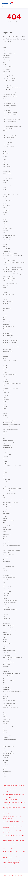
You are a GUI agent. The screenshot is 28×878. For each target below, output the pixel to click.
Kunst (4, 486)
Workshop (5, 767)
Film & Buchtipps (10, 146)
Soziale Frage (6, 669)
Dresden (5, 287)
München (5, 536)
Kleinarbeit (5, 468)
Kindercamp (6, 461)
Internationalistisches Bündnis (10, 429)
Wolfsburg (5, 764)
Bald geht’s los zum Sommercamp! (11, 867)
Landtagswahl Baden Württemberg (12, 488)
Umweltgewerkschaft (8, 732)
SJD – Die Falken (7, 643)
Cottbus (5, 242)
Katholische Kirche (7, 459)
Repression (6, 611)
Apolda (5, 175)
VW (4, 744)
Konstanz (5, 475)
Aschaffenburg (7, 185)
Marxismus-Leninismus (9, 520)
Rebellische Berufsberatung (10, 600)
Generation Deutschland (9, 374)
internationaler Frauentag (9, 422)
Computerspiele (7, 237)
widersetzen (6, 755)
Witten (4, 762)
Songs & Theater (10, 137)
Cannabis (5, 230)
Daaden (5, 244)
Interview (5, 433)
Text (4, 712)
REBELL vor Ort (7, 586)
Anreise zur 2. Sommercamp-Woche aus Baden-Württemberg (14, 852)
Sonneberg (6, 666)
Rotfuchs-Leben (10, 124)
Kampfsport (6, 452)
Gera (4, 376)
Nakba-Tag (6, 541)
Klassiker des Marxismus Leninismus (12, 465)
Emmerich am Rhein (8, 301)
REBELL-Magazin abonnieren (10, 60)
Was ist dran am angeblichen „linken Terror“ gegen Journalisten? (13, 856)
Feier (4, 317)
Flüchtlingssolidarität (8, 326)
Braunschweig (6, 217)
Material (5, 130)
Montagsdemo (7, 534)
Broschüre (5, 221)
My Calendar (6, 57)
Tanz (4, 710)
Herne (4, 408)
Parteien (5, 564)
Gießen (4, 385)
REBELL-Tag (6, 598)
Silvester (5, 639)
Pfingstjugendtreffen (8, 566)
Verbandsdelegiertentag (9, 739)
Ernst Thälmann (7, 308)
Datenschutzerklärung (9, 53)
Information (6, 417)
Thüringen (5, 716)
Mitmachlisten (9, 142)
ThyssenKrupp (6, 719)
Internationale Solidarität (9, 420)
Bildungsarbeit (6, 210)
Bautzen (5, 196)
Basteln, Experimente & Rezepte (14, 126)
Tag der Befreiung (7, 705)
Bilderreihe (5, 207)
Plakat (4, 568)
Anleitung (5, 164)
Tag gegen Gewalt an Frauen (10, 707)
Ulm (4, 728)
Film (4, 319)
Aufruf (4, 189)
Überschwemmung (8, 726)
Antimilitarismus (7, 173)
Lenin (4, 497)
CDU (4, 233)
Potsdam (5, 573)
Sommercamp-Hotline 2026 (9, 845)
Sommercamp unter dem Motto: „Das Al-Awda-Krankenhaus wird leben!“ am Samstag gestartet (14, 836)
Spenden (5, 151)
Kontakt (5, 149)
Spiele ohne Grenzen (8, 680)
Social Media (6, 646)
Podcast (5, 570)
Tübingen (5, 723)
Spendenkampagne (8, 675)
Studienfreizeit (6, 687)
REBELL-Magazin (10, 94)
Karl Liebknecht (7, 454)
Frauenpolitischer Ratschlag (10, 340)
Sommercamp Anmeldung (15, 92)
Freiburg (5, 344)
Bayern (5, 198)
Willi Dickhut (6, 758)
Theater (5, 714)
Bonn (4, 214)
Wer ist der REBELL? (11, 78)
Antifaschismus (7, 51)
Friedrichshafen (7, 356)
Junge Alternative (7, 447)
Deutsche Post (6, 251)
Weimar (5, 748)
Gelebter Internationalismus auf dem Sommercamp (11, 812)
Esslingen (5, 312)
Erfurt (4, 306)
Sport (4, 682)
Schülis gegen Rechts (8, 627)
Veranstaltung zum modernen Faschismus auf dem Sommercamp (13, 817)
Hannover (5, 404)
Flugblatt (5, 328)
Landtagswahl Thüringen (9, 493)
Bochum (5, 212)
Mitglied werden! (10, 76)
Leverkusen (6, 509)
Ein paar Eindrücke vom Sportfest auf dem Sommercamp (12, 831)
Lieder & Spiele (9, 128)
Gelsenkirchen (6, 372)
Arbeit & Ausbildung (11, 103)
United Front (6, 737)
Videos (7, 133)
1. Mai (4, 160)
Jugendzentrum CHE (11, 85)
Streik (4, 685)
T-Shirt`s (5, 64)
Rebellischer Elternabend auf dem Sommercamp (14, 794)
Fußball (5, 358)
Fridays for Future (7, 349)
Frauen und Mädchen (8, 338)
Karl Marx (5, 456)
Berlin (4, 203)
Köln (4, 470)
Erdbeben (5, 303)
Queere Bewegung (7, 580)
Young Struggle (7, 771)
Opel (4, 559)
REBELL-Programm (8, 596)
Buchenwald (6, 226)
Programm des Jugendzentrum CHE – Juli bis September (13, 786)
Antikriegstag (6, 171)
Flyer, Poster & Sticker (11, 135)
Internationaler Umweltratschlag (11, 424)
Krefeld (5, 481)
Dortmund (5, 285)
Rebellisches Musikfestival (9, 602)
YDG (4, 769)
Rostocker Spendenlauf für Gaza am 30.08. (12, 782)
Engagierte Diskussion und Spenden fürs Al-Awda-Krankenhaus (13, 822)
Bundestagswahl (7, 228)
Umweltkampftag (7, 735)
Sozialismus (9, 101)
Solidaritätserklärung (8, 662)
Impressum (6, 153)
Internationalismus (10, 108)
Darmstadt (6, 246)
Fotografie (5, 331)
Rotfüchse (5, 117)
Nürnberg (5, 557)
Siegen (4, 637)
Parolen (8, 144)
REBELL (5, 73)
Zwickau (5, 776)
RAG (4, 582)
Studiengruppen (7, 689)
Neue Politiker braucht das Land (11, 550)
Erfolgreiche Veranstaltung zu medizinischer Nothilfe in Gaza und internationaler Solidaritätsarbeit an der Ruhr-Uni (13, 862)
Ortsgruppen (9, 82)
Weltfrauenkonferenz (8, 753)
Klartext (5, 463)
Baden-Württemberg (8, 191)
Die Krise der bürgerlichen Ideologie (12, 267)
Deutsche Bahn (7, 249)
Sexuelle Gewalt (7, 634)
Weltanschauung (7, 751)
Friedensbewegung (8, 351)
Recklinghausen (7, 605)
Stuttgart (5, 694)
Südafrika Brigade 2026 (9, 703)
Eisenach (5, 299)
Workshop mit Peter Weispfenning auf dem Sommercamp (13, 826)
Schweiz (5, 632)
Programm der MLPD (11, 114)
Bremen (5, 219)
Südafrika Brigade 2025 (9, 701)
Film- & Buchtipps (7, 322)
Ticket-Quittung (7, 71)
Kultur (4, 484)
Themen (5, 98)
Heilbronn (5, 406)
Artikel (4, 182)
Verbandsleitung (10, 80)
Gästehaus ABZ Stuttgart (9, 360)
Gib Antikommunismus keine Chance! (12, 383)
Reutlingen (5, 614)
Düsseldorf (6, 296)
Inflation (5, 415)
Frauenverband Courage (9, 342)
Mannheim (5, 518)
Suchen (5, 62)
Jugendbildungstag (8, 440)
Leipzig (4, 495)
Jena (4, 438)
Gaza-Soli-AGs (6, 55)
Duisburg (5, 292)
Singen (4, 641)
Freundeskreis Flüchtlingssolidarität (12, 347)
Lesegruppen (6, 504)
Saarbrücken (6, 623)
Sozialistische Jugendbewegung (11, 673)
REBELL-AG (6, 589)
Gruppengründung (7, 395)
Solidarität (5, 648)
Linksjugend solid (7, 516)
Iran (4, 436)
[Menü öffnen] (2, 6)
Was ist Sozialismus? (8, 746)
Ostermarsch (6, 561)
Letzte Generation (7, 506)
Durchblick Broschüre (8, 294)
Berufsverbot (6, 205)
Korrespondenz (7, 479)
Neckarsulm (6, 543)
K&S (4, 449)
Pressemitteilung (7, 575)
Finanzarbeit (6, 324)
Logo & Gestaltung (11, 140)
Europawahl (6, 315)
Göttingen (5, 390)
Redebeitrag (6, 607)
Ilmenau (5, 413)
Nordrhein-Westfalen (8, 554)
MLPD (4, 532)
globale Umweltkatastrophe (10, 388)
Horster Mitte (6, 411)
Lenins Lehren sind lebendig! (10, 502)
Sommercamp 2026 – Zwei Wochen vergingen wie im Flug (13, 790)
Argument (5, 180)
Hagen (4, 397)
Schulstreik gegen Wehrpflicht (10, 630)
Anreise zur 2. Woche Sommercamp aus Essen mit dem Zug (13, 841)
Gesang (5, 379)
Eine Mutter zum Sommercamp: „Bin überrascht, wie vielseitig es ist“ (14, 803)
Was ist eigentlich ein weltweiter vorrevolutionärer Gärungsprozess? (11, 798)
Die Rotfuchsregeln (11, 121)
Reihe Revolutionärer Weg (10, 609)
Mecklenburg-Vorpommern (10, 525)
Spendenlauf (6, 678)
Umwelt (8, 110)
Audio (4, 187)
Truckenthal (6, 721)
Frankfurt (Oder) (7, 333)
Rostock (5, 616)
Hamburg (5, 401)
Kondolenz (5, 472)
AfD (4, 162)
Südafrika (5, 698)
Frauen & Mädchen (11, 105)
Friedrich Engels (7, 354)
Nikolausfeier (6, 552)
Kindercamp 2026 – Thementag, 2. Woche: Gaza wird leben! (14, 808)
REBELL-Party (6, 593)
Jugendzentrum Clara (8, 445)
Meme (4, 527)
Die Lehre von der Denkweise (10, 283)
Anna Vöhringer (7, 166)
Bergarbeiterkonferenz (9, 201)
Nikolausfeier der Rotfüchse (13, 119)
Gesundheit (6, 381)
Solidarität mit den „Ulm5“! (9, 848)
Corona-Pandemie (7, 239)
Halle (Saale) (6, 399)
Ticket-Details (6, 69)
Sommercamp (6, 664)
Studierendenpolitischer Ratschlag (12, 691)
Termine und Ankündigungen (10, 96)
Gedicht (5, 365)
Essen (4, 310)
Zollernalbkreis (7, 774)
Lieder (4, 511)
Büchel (4, 223)
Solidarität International (9, 650)
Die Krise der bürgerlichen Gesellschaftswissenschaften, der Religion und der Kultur (14, 263)
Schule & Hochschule (11, 112)
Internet (5, 431)
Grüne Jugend (6, 392)
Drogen (5, 290)
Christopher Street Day (9, 235)
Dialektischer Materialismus (10, 253)
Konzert (5, 477)
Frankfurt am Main (8, 335)
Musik (4, 538)
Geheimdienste (7, 370)
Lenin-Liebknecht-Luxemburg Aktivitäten (13, 500)
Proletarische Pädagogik (9, 577)
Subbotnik (5, 696)
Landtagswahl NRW (8, 491)
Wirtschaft (5, 760)
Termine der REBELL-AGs (9, 66)
